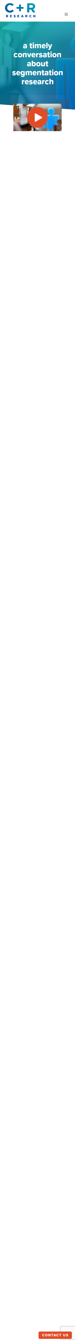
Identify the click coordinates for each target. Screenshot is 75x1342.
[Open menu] (66, 14)
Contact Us (55, 1335)
